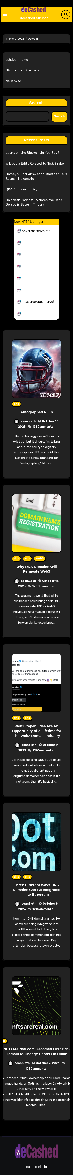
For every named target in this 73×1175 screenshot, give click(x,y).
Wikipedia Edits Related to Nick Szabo (35, 163)
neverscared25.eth (36, 231)
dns (16, 558)
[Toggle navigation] (5, 14)
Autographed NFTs (36, 412)
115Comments (42, 750)
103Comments (35, 1068)
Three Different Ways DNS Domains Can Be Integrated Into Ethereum (36, 889)
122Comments (42, 427)
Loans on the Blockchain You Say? (32, 153)
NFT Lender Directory (22, 70)
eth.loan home (17, 60)
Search (36, 103)
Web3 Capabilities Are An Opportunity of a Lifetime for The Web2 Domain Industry (36, 731)
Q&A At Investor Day (22, 189)
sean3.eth (28, 421)
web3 (40, 558)
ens (16, 404)
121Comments (42, 909)
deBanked (13, 81)
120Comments (43, 586)
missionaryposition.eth (39, 302)
